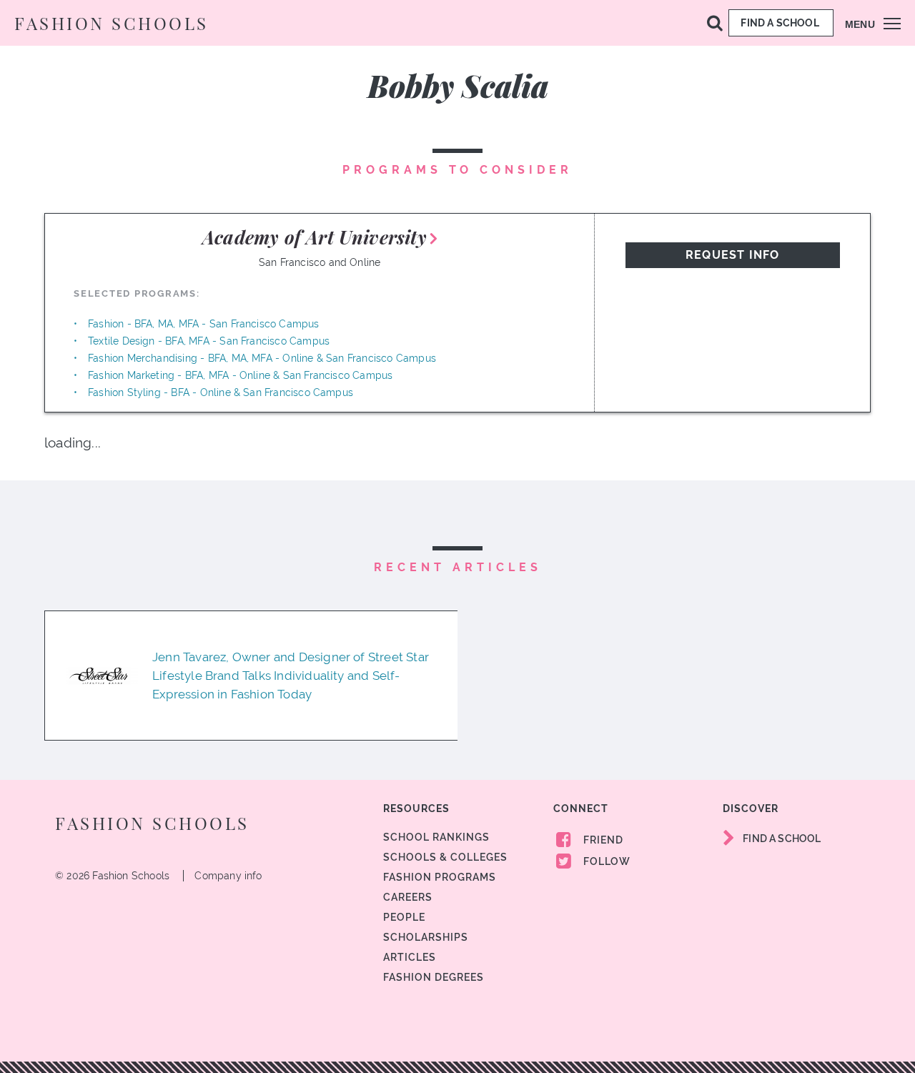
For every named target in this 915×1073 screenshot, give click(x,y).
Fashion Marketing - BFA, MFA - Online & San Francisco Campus (240, 375)
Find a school (781, 23)
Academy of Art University (314, 236)
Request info (732, 255)
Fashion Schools (111, 22)
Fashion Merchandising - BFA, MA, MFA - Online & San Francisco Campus (262, 358)
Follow (605, 861)
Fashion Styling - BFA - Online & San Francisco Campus (220, 392)
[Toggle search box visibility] (715, 22)
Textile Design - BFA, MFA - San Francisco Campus (209, 341)
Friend (601, 840)
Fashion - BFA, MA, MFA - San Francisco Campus (204, 324)
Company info (228, 875)
